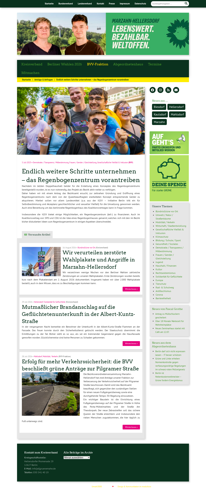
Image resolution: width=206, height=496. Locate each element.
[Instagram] (160, 90)
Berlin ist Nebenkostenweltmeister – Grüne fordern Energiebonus (168, 377)
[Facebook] (153, 90)
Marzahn (159, 122)
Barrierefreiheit (163, 298)
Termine (155, 64)
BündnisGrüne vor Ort (86, 247)
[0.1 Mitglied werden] (169, 153)
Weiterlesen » (131, 289)
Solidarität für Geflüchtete (54, 302)
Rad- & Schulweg (165, 287)
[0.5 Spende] (169, 200)
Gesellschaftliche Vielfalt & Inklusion (112, 162)
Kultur (159, 269)
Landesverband (85, 3)
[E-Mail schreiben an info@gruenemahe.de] (176, 90)
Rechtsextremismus (166, 272)
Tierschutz (161, 283)
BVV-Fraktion (97, 64)
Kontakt (100, 3)
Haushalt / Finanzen (166, 265)
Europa (159, 280)
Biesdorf (159, 107)
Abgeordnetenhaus (128, 64)
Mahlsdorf (38, 356)
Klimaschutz (162, 236)
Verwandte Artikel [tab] (39, 234)
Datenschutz (140, 3)
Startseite (49, 3)
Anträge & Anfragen (43, 79)
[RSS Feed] (168, 90)
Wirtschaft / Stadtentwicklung (171, 225)
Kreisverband (31, 64)
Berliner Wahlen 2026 (64, 64)
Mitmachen (30, 73)
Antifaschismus (163, 291)
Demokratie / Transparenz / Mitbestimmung (51, 162)
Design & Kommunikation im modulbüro (134, 486)
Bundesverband (66, 3)
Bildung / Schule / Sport (168, 240)
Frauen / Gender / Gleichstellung (83, 162)
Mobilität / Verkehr (50, 356)
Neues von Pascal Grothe (167, 308)
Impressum (125, 3)
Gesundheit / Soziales (167, 243)
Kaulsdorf (160, 114)
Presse (112, 3)
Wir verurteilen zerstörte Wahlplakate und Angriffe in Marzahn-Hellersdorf (99, 260)
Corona (159, 294)
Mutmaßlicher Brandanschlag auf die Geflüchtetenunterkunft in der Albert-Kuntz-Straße (78, 314)
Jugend (159, 262)
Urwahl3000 (97, 486)
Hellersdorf (38, 302)
